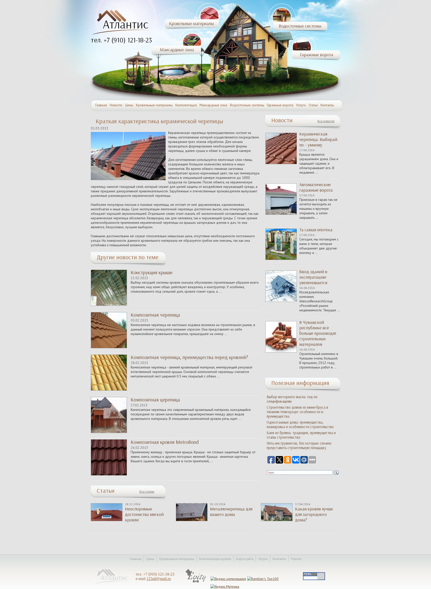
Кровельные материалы (154, 105)
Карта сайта (244, 559)
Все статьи (146, 491)
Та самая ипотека (315, 230)
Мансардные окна (213, 105)
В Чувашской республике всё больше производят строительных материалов (317, 333)
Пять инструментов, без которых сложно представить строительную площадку (299, 445)
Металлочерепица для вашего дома (231, 511)
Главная (101, 105)
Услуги (301, 105)
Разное (296, 559)
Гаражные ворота (280, 105)
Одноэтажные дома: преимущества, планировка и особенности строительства (300, 424)
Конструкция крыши (151, 272)
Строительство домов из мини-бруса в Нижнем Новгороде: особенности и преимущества (297, 412)
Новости (116, 105)
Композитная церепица (155, 400)
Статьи (313, 105)
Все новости (326, 121)
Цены (129, 105)
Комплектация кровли (215, 559)
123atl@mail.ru (158, 579)
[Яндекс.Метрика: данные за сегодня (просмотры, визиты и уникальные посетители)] (225, 586)
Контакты (327, 105)
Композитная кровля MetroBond (165, 442)
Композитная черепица (155, 315)
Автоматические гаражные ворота (316, 187)
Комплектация (186, 105)
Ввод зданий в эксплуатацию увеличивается (313, 277)
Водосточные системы (247, 105)
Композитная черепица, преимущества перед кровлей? (189, 357)
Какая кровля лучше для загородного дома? (314, 514)
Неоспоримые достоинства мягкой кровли (144, 514)
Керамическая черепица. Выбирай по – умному (318, 139)
